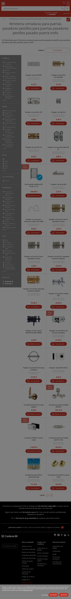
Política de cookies (28, 590)
